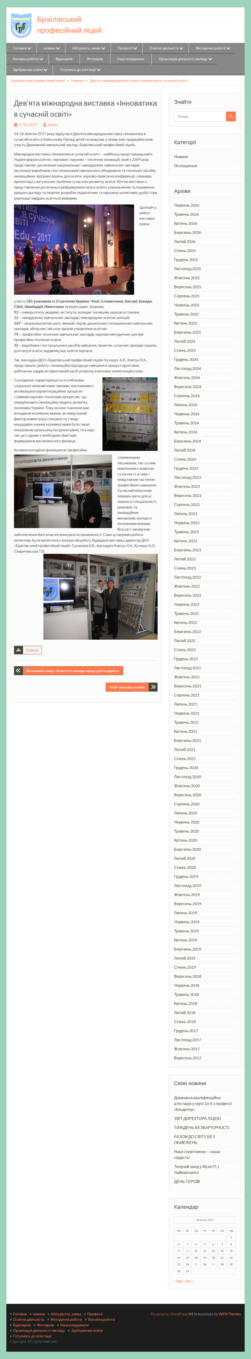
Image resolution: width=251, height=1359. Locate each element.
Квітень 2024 (185, 432)
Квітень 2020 (185, 840)
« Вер (178, 1281)
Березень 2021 (187, 740)
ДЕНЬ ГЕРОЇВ (187, 1181)
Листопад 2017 (187, 1039)
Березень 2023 (187, 549)
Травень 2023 (186, 531)
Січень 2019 (185, 967)
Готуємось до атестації (78, 69)
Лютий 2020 (184, 858)
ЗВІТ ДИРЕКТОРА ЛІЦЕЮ (197, 1118)
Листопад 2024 (187, 368)
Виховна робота (25, 59)
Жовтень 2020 (187, 785)
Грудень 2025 (186, 259)
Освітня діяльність (164, 48)
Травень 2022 (186, 613)
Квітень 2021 (185, 731)
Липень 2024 (185, 404)
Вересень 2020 (187, 794)
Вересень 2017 (187, 1057)
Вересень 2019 (187, 903)
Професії (125, 48)
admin (52, 124)
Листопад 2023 (187, 477)
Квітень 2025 (185, 323)
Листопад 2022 (187, 577)
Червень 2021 (186, 713)
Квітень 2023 (185, 540)
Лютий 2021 (184, 749)
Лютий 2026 (184, 241)
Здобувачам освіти (28, 69)
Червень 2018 (186, 985)
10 (187, 1250)
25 (196, 1264)
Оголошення (185, 165)
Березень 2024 (187, 441)
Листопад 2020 (187, 776)
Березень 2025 (187, 332)
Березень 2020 (187, 849)
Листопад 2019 (187, 885)
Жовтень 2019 (187, 894)
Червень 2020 (186, 822)
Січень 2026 (185, 250)
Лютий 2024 (184, 450)
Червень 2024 (186, 413)
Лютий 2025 (184, 341)
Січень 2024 (185, 459)
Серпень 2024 (187, 395)
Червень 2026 (186, 205)
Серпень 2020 (187, 803)
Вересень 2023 (187, 495)
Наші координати (130, 59)
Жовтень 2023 (187, 486)
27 (213, 1264)
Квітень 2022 (185, 622)
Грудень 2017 (186, 1030)
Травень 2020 (186, 831)
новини (49, 48)
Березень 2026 (187, 232)
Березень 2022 (187, 631)
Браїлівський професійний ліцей (38, 80)
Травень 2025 (186, 314)
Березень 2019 (187, 949)
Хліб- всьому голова (127, 687)
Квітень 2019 (185, 940)
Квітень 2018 (185, 1003)
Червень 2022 (186, 604)
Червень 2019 (186, 921)
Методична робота (211, 48)
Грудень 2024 (186, 359)
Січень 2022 (185, 649)
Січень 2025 (185, 350)
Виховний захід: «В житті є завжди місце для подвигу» (72, 671)
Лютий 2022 (184, 640)
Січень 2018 (185, 1021)
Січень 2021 (185, 758)
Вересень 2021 (187, 686)
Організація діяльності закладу (183, 59)
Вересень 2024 (187, 386)
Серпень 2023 (187, 504)
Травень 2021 (186, 722)
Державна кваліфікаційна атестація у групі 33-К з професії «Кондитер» (203, 1103)
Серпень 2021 (187, 695)
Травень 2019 (186, 930)
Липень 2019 (185, 912)
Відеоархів (64, 59)
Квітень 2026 (185, 223)
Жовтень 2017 (187, 1048)
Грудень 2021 (186, 658)
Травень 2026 (186, 214)
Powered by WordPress (169, 1314)
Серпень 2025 (187, 295)
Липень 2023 (185, 513)
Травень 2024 (186, 422)
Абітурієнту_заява (86, 48)
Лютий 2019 (184, 958)
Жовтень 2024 (187, 377)
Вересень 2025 (187, 286)
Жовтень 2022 (187, 586)
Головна (19, 48)
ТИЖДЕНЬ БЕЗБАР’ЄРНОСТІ (201, 1127)
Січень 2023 (185, 568)
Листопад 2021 (187, 667)
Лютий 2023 (184, 559)
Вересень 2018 (187, 976)
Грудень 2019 (186, 876)
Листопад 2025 (187, 268)
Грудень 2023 (186, 468)
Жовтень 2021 (187, 676)
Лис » (189, 1281)
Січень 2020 (185, 867)
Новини (77, 80)
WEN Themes (230, 1314)
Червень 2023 (186, 522)
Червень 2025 (186, 305)
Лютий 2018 (184, 1012)
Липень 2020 (185, 813)
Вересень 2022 (187, 595)
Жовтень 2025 (187, 277)
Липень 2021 (185, 704)
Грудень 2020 (186, 767)
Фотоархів (95, 59)
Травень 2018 (186, 994)
